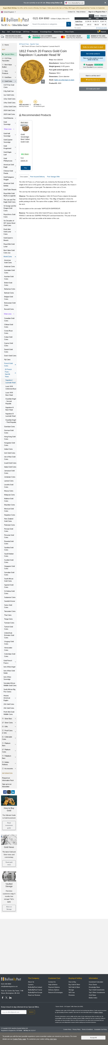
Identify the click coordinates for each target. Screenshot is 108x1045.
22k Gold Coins (9, 704)
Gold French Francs (8, 662)
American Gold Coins (8, 261)
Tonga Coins (8, 619)
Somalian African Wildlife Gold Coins (10, 684)
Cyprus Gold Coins (8, 344)
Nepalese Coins (9, 515)
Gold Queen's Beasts (8, 239)
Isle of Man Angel (9, 667)
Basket (102, 31)
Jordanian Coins (9, 477)
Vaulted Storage (9, 885)
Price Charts (69, 32)
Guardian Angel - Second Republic (10, 401)
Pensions (35, 32)
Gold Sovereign (7, 123)
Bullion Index (93, 998)
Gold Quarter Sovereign (8, 141)
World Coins (8, 256)
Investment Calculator (96, 982)
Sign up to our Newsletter (6, 785)
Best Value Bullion (7, 66)
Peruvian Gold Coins (9, 536)
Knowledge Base (46, 32)
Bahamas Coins (9, 289)
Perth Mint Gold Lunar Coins (7, 231)
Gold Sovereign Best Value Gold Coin (25, 138)
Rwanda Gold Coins (9, 542)
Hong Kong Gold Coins (10, 438)
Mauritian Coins (9, 505)
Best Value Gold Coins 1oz (9, 251)
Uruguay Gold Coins (9, 643)
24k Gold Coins (9, 708)
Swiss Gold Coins (8, 606)
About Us (31, 982)
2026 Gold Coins (9, 110)
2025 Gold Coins (9, 114)
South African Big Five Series (9, 690)
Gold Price (78, 21)
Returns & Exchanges (55, 992)
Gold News (9, 847)
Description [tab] (24, 177)
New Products (5, 72)
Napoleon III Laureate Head (10, 415)
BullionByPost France (35, 990)
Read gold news (9, 863)
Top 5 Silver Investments (97, 992)
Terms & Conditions (87, 1029)
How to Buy (72, 982)
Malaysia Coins (9, 495)
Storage (71, 990)
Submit (31, 1012)
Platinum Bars (6, 744)
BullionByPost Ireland (35, 987)
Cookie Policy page (19, 1039)
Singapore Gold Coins (9, 567)
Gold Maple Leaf (7, 153)
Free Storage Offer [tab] (53, 177)
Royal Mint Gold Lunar (9, 245)
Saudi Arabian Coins (9, 555)
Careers (30, 984)
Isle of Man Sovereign (7, 678)
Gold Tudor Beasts (10, 189)
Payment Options (54, 987)
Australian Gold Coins (9, 271)
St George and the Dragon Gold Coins (10, 208)
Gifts (6, 726)
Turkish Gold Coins (8, 628)
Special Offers (9, 54)
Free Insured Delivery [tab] (37, 177)
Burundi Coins (9, 309)
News (58, 32)
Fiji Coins (7, 359)
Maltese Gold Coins (8, 500)
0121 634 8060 (6, 984)
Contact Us (71, 12)
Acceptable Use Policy (100, 1029)
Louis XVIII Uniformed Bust (10, 387)
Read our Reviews (34, 995)
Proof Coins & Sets (7, 732)
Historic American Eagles (7, 698)
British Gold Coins (8, 284)
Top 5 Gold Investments (96, 990)
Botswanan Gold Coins (10, 304)
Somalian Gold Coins (9, 574)
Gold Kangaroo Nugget (9, 178)
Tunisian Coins (9, 623)
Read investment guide (9, 825)
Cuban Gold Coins (8, 338)
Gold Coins (8, 81)
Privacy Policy (76, 1029)
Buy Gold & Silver (74, 984)
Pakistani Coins (9, 525)
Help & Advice (81, 12)
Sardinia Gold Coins (8, 549)
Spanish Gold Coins (8, 586)
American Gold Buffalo (9, 184)
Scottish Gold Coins (8, 561)
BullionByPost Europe (35, 992)
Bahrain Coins (9, 293)
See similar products (93, 54)
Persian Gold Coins (8, 530)
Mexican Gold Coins (9, 510)
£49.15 (89, 24)
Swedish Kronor (9, 601)
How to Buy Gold (9, 809)
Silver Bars (8, 718)
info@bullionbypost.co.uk (9, 986)
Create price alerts (102, 28)
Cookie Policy (67, 1029)
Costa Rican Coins (8, 332)
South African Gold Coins (8, 580)
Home (6, 45)
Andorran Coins (9, 266)
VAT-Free (26, 32)
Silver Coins (8, 723)
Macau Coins (8, 491)
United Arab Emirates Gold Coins (9, 635)
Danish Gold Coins (8, 351)
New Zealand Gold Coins (8, 520)
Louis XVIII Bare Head (9, 394)
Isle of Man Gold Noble (9, 672)
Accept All (93, 1037)
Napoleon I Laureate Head (10, 381)
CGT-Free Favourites (6, 59)
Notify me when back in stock (64, 80)
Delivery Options (53, 990)
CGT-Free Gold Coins (9, 86)
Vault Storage (16, 32)
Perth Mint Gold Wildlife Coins (9, 713)
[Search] (68, 24)
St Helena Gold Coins (9, 592)
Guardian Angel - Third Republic (10, 421)
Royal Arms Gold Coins (9, 216)
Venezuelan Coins (8, 649)
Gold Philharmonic (8, 159)
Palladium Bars (6, 757)
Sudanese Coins (10, 597)
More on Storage (9, 908)
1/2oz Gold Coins (9, 99)
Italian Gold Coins (10, 467)
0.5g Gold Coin (9, 91)
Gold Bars (7, 77)
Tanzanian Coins (10, 611)
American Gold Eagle (9, 166)
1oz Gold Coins (9, 95)
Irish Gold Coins (9, 453)
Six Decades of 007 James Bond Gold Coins (9, 223)
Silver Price (79, 24)
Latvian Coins (9, 481)
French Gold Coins (8, 364)
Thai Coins (7, 615)
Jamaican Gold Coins (9, 472)
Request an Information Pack (8, 779)
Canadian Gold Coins (9, 319)
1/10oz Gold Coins (10, 106)
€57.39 (104, 24)
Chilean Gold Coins (8, 326)
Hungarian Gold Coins (9, 444)
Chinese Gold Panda (8, 172)
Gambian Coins (9, 426)
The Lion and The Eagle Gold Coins (10, 201)
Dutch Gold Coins (10, 356)
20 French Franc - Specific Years (8, 372)
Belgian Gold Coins (8, 298)
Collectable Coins (7, 738)
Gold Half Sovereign (7, 135)
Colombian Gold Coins (9, 655)
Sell (8, 32)
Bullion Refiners (5, 763)
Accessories (8, 768)
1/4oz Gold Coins (9, 103)
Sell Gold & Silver (74, 987)
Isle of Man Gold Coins (9, 458)
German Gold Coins (9, 431)
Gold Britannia (8, 118)
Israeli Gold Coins (10, 463)
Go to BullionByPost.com (76, 3)
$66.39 (97, 24)
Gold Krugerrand (7, 147)
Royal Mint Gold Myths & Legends (10, 195)
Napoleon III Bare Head (9, 409)
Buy (3, 32)
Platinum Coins (6, 751)
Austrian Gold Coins (9, 278)
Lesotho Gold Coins (8, 486)
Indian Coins (8, 449)
